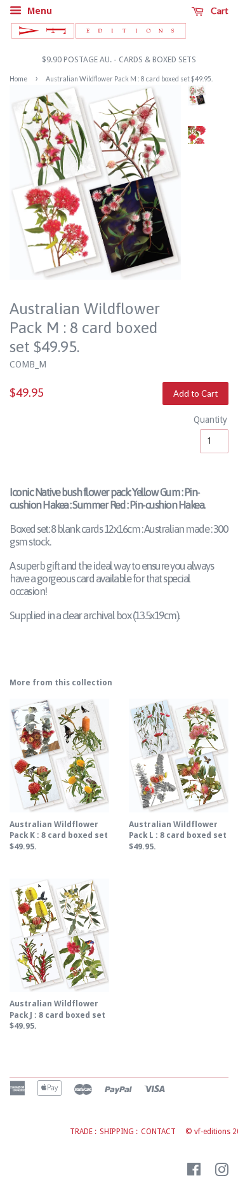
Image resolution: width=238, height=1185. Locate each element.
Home (18, 79)
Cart (218, 10)
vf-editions (212, 1131)
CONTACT (158, 1131)
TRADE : (83, 1131)
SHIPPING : (119, 1131)
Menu (38, 11)
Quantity (208, 419)
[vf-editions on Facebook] (194, 1172)
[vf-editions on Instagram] (221, 1172)
